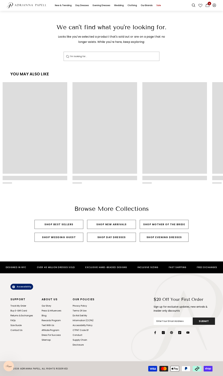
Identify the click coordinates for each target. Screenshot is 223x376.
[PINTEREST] (171, 332)
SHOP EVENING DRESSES (164, 237)
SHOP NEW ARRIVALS (111, 224)
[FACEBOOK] (155, 332)
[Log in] (214, 5)
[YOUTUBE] (187, 332)
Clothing (132, 5)
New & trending (63, 5)
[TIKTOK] (179, 332)
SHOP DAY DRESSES (111, 237)
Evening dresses (101, 5)
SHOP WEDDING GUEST (59, 237)
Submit (204, 321)
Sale (158, 5)
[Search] (68, 56)
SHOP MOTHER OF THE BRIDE (164, 224)
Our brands (147, 5)
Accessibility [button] (24, 286)
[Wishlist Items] (200, 5)
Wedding (119, 5)
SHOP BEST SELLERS (58, 224)
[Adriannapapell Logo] (26, 5)
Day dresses (82, 5)
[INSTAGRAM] (163, 332)
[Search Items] (193, 5)
